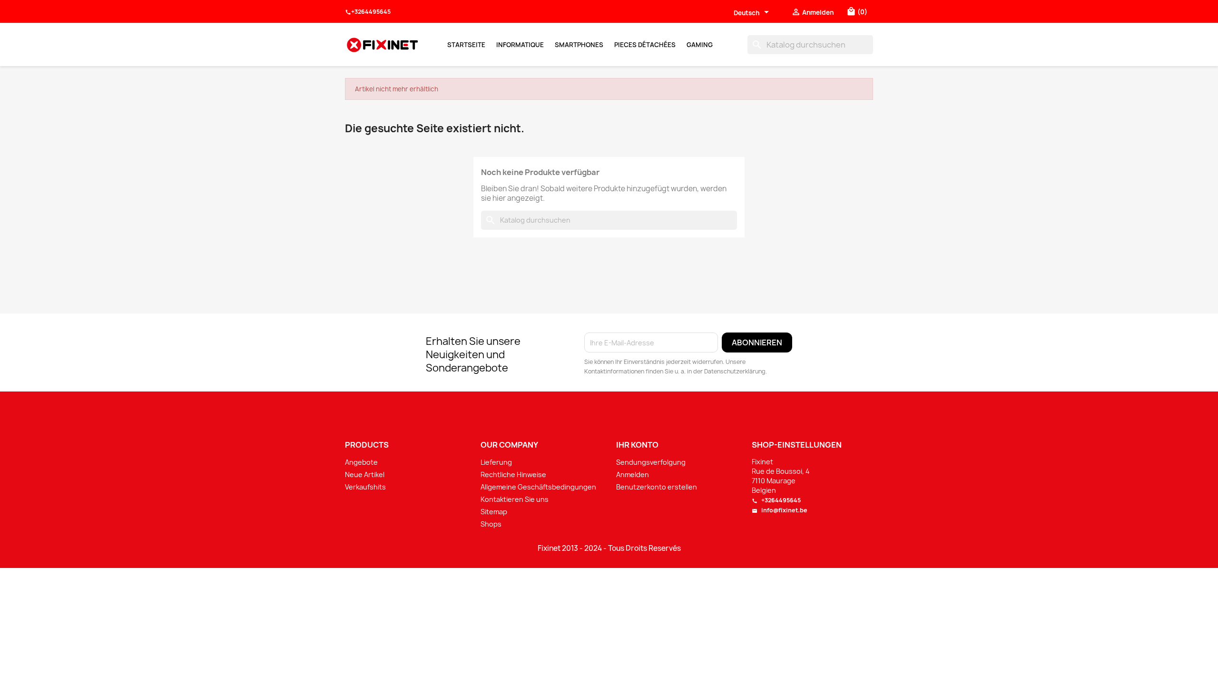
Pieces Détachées (645, 44)
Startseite (466, 44)
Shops (491, 523)
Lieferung (496, 462)
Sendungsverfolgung (651, 462)
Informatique (520, 44)
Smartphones (579, 44)
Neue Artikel (364, 474)
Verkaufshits (365, 486)
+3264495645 (368, 12)
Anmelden (632, 474)
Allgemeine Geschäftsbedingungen (538, 486)
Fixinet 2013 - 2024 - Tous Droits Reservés (609, 548)
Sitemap (494, 511)
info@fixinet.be (779, 510)
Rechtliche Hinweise (513, 474)
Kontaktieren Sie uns (515, 499)
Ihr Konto (637, 445)
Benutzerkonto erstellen (656, 486)
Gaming (700, 44)
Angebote (361, 462)
